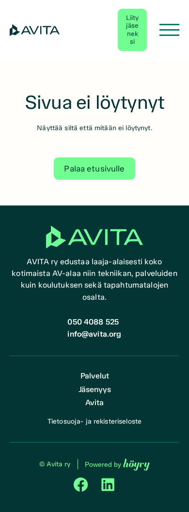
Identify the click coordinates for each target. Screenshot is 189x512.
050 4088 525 (93, 321)
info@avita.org (94, 334)
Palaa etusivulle (94, 168)
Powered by (117, 464)
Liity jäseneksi (132, 30)
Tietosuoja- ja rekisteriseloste (94, 421)
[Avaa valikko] (169, 30)
